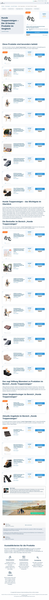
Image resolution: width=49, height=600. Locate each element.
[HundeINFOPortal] (2, 3)
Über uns (30, 592)
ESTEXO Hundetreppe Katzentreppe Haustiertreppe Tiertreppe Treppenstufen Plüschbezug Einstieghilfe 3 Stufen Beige (18, 175)
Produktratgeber (7, 6)
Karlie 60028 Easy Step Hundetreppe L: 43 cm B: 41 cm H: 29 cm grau (18, 430)
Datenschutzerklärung (25, 592)
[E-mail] (4, 496)
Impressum (19, 592)
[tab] (27, 24)
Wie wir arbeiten (36, 592)
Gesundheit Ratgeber (14, 6)
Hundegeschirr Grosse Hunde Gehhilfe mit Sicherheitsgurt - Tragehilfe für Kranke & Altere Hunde (18, 70)
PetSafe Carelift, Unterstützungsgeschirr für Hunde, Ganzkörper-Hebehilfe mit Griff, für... (35, 27)
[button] (45, 3)
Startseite (2, 6)
